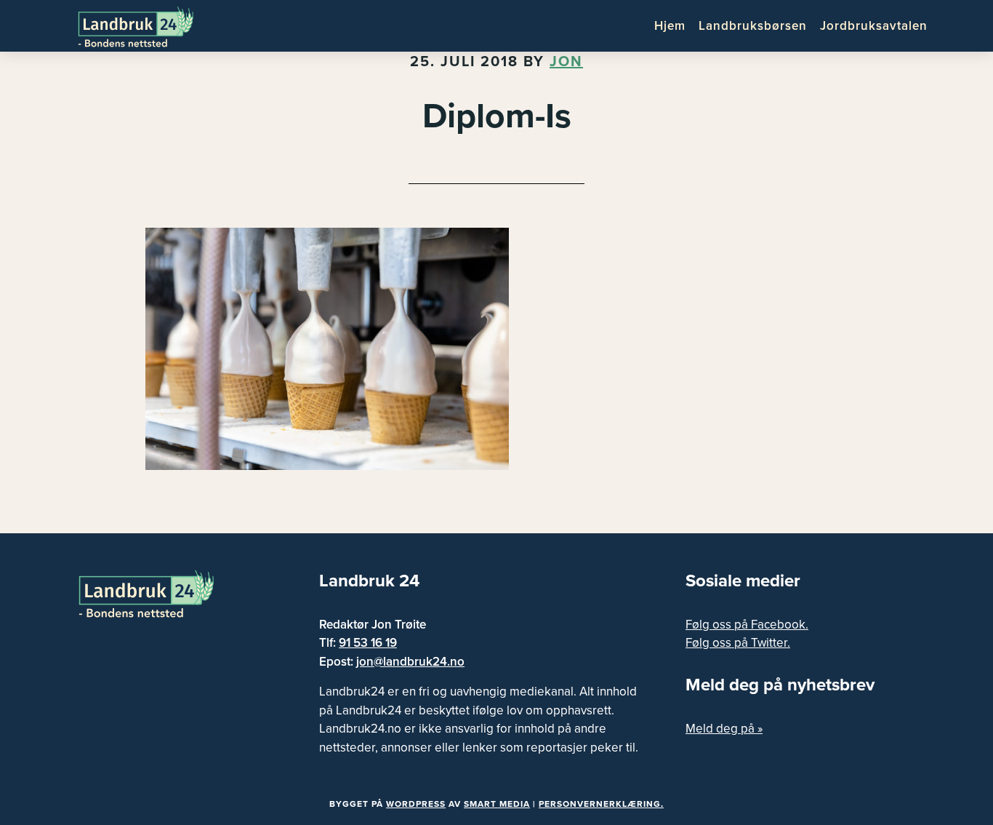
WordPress (416, 804)
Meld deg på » (724, 728)
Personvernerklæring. (601, 804)
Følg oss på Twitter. (738, 642)
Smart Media (497, 804)
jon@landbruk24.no (410, 661)
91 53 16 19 (368, 642)
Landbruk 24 (147, 25)
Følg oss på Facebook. (747, 624)
